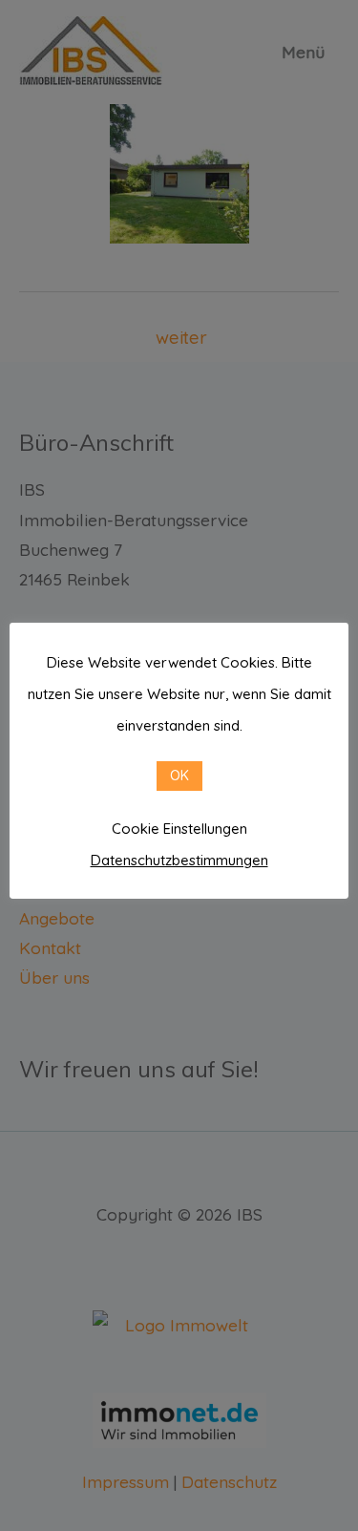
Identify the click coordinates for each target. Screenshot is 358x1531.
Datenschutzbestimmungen (179, 860)
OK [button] (179, 775)
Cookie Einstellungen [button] (179, 828)
